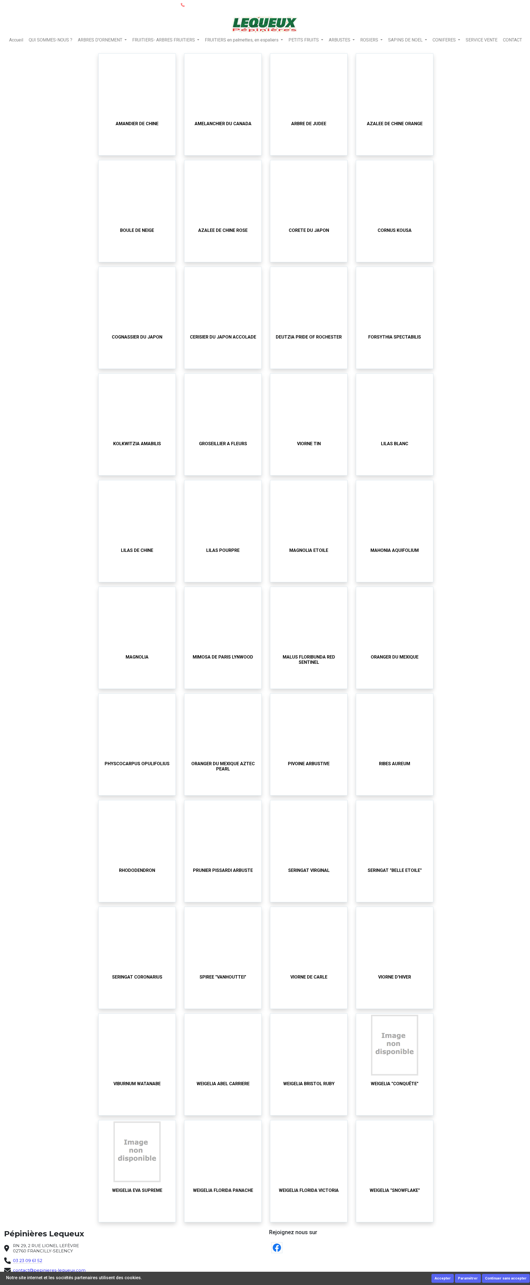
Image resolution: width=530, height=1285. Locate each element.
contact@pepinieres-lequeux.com (49, 1270)
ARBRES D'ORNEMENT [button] (100, 40)
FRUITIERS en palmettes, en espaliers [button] (242, 40)
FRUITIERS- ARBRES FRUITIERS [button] (164, 40)
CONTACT (512, 40)
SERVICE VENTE (481, 40)
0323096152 (197, 4)
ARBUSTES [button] (340, 40)
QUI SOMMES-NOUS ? (50, 40)
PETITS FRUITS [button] (304, 40)
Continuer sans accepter (506, 1278)
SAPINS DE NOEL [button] (406, 40)
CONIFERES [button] (445, 40)
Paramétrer (468, 1278)
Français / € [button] (512, 4)
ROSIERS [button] (369, 40)
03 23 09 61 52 (27, 1260)
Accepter (442, 1278)
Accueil (16, 40)
